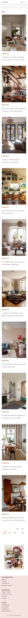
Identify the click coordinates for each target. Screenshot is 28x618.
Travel (4, 598)
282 (22, 532)
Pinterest (5, 607)
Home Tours (6, 592)
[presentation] (14, 33)
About (4, 579)
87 (10, 532)
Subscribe (5, 583)
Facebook (5, 609)
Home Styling (7, 594)
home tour (5, 53)
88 (15, 532)
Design (4, 596)
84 (17, 529)
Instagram (5, 605)
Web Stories (6, 611)
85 (22, 529)
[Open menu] (22, 2)
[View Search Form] (25, 2)
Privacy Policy (7, 585)
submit (4, 581)
